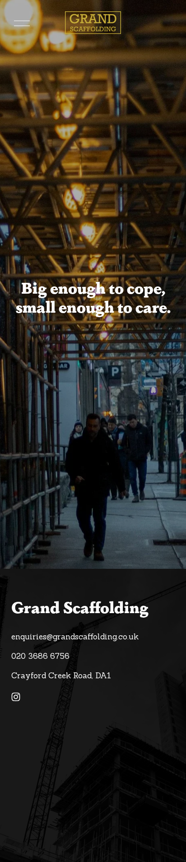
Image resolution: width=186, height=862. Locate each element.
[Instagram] (15, 696)
